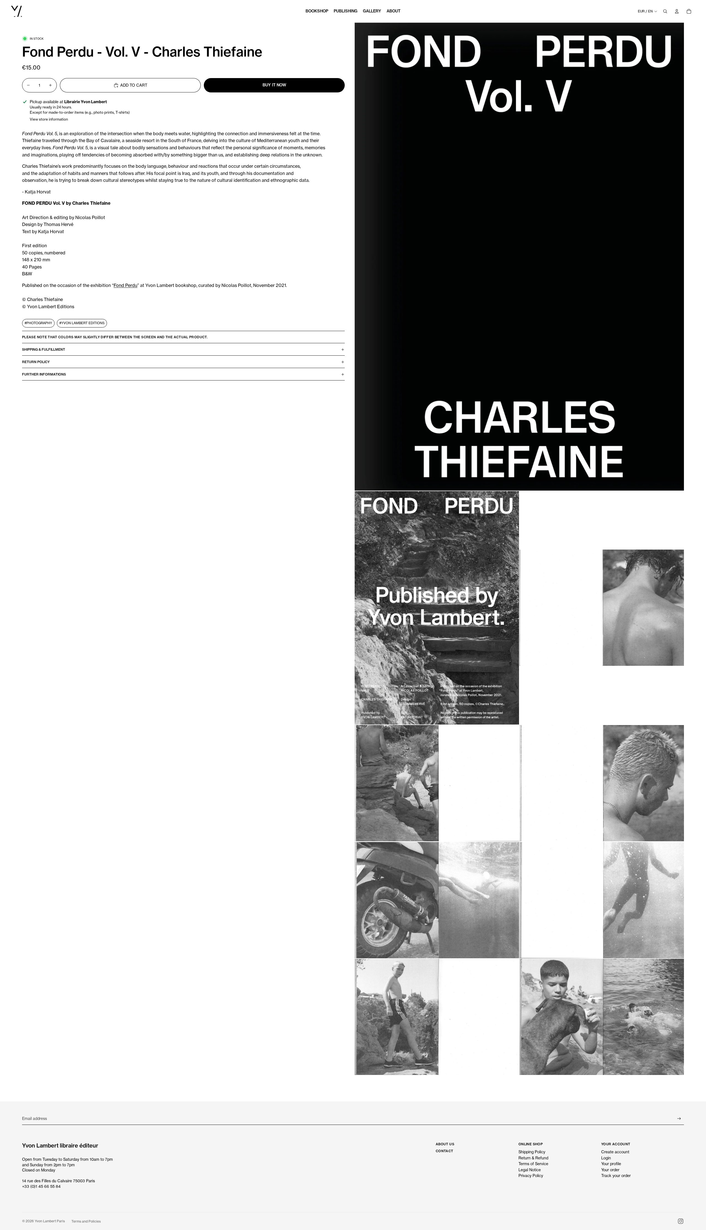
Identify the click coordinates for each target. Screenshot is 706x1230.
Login (606, 1158)
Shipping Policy (531, 1151)
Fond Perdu (125, 285)
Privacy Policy (530, 1175)
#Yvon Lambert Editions (82, 323)
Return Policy (36, 362)
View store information (49, 119)
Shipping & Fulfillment (43, 349)
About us (445, 1144)
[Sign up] (679, 1118)
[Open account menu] (677, 11)
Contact (444, 1151)
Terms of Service (533, 1163)
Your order (610, 1169)
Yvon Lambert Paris (50, 1221)
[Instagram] (680, 1221)
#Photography (38, 323)
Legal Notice (529, 1169)
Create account (615, 1151)
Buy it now (274, 84)
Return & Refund (533, 1158)
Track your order (616, 1175)
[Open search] (665, 11)
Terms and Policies (86, 1221)
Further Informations (44, 374)
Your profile (611, 1163)
